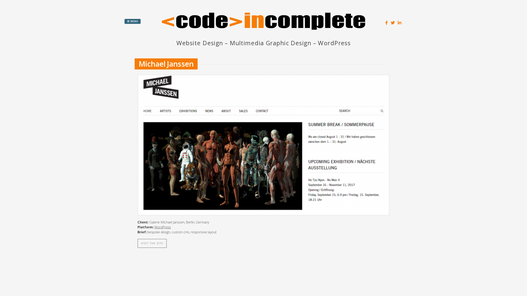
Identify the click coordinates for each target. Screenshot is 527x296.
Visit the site (152, 243)
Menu (134, 21)
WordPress (162, 227)
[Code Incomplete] (263, 36)
